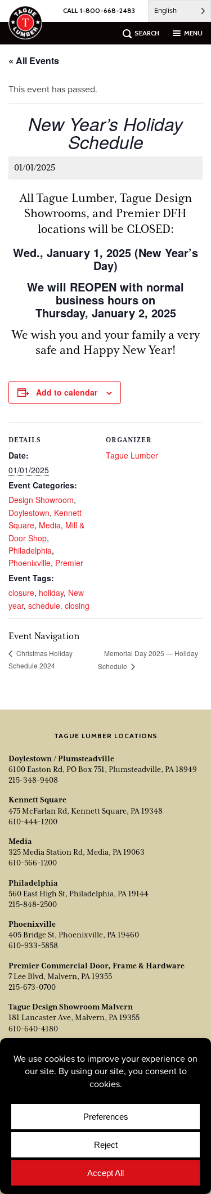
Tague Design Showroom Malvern (70, 1006)
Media (50, 525)
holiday (51, 592)
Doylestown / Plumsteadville (61, 758)
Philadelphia (30, 550)
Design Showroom (41, 499)
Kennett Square (37, 799)
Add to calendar (66, 392)
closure (21, 592)
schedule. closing (58, 605)
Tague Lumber (132, 455)
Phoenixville (29, 562)
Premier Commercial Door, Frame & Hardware (96, 965)
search (146, 33)
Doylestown (29, 512)
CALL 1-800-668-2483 (99, 10)
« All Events (33, 60)
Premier (69, 562)
